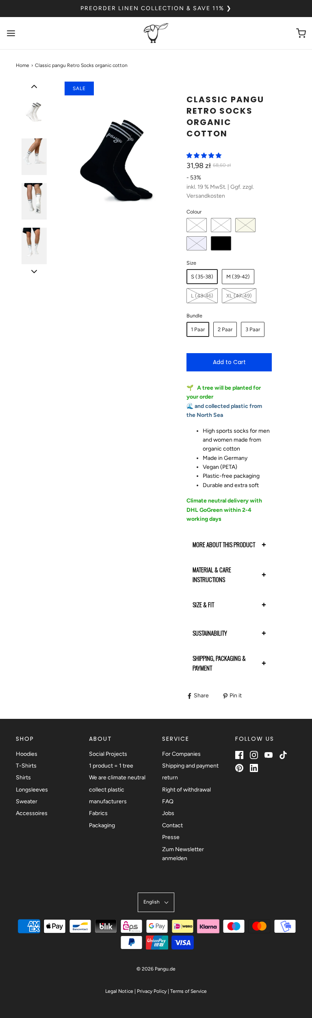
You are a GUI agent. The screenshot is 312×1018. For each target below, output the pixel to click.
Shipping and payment (190, 765)
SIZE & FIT (203, 604)
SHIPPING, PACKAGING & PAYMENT (219, 663)
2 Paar (225, 329)
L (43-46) (202, 296)
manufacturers (108, 801)
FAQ (167, 801)
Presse (171, 837)
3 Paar (252, 329)
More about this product (224, 544)
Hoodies (26, 754)
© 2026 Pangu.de (156, 969)
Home (22, 65)
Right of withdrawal (186, 789)
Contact (172, 825)
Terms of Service (188, 991)
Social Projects (108, 754)
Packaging (102, 825)
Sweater (26, 801)
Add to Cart (229, 362)
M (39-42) (238, 277)
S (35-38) (202, 277)
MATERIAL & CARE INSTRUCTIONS (212, 574)
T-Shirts (26, 765)
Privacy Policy (152, 991)
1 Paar (198, 329)
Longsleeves (32, 789)
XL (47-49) (239, 296)
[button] (34, 86)
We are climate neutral (117, 777)
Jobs (168, 813)
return (170, 777)
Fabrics (98, 813)
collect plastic (106, 789)
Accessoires (32, 813)
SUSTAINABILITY (210, 632)
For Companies (181, 754)
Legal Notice (119, 991)
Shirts (23, 777)
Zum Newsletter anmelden (183, 854)
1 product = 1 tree (111, 765)
